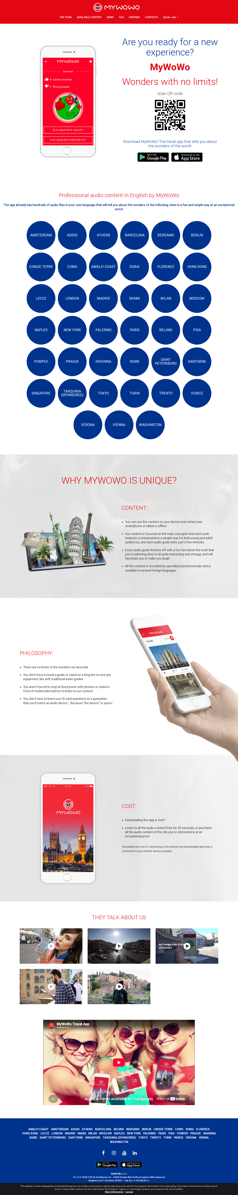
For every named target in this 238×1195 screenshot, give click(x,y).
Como (179, 1129)
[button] (170, 17)
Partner (134, 17)
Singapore (92, 1137)
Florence (203, 1129)
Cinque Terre (163, 1129)
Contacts (151, 17)
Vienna (204, 1137)
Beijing (119, 1129)
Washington (119, 1142)
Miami (82, 1133)
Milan (92, 1133)
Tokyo (143, 1137)
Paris (162, 1133)
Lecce (45, 1133)
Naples (119, 1133)
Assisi (75, 1129)
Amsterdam (59, 1129)
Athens (87, 1129)
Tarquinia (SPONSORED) (119, 1137)
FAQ (121, 17)
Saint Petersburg (53, 1137)
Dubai (190, 1129)
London (57, 1133)
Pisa (171, 1133)
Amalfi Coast (38, 1129)
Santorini (75, 1137)
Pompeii (182, 1133)
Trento (155, 1137)
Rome (33, 1137)
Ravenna (209, 1133)
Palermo (149, 1133)
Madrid (70, 1133)
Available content (89, 17)
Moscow (105, 1133)
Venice (178, 1137)
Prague (195, 1133)
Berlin (146, 1129)
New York (134, 1133)
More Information (114, 1191)
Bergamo (133, 1129)
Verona (191, 1137)
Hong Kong (30, 1133)
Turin (167, 1137)
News (110, 17)
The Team (66, 17)
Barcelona (103, 1129)
